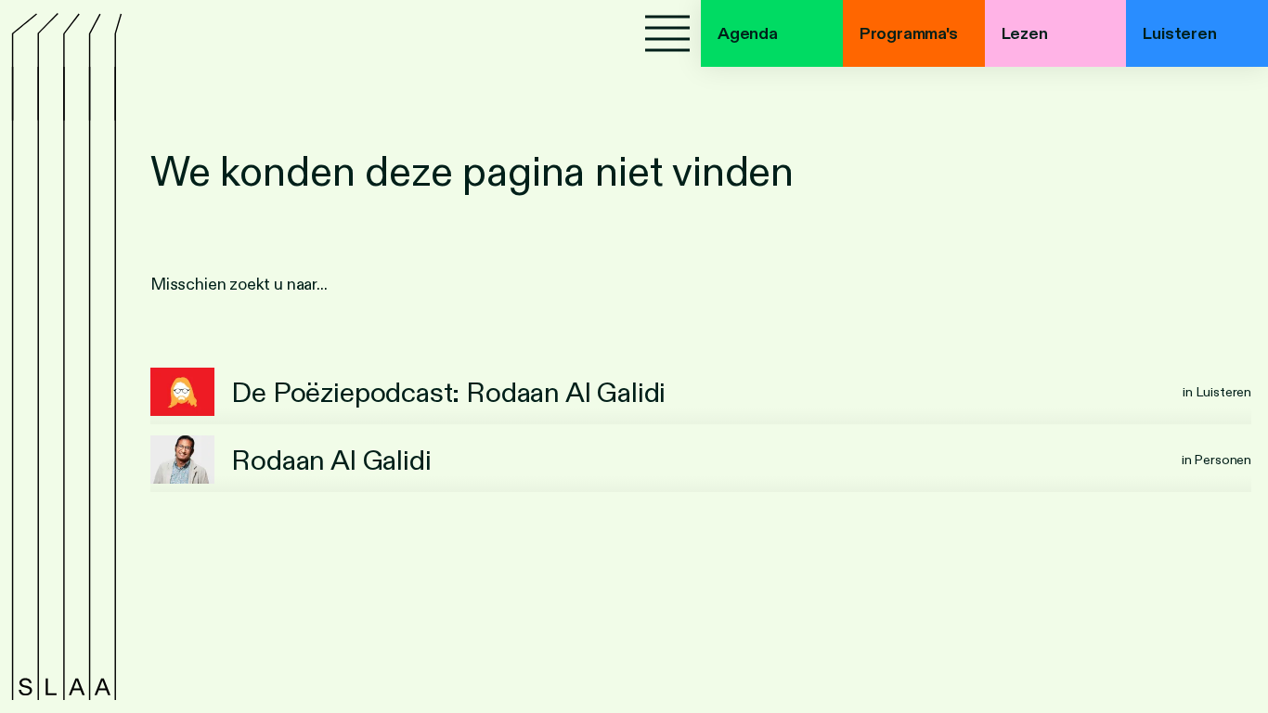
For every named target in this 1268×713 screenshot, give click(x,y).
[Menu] (667, 33)
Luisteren (1179, 33)
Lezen (1025, 33)
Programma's (909, 33)
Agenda (748, 33)
